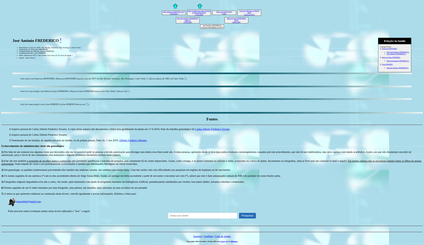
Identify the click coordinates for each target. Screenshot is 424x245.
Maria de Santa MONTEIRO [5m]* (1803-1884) (236, 20)
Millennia (234, 241)
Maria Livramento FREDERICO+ (398, 61)
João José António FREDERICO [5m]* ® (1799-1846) (188, 20)
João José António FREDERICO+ (398, 52)
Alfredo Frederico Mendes (133, 140)
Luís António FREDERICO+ (396, 54)
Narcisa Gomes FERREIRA (391, 57)
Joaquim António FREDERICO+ (398, 68)
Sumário (197, 236)
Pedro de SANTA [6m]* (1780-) (224, 13)
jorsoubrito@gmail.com (28, 201)
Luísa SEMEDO (387, 64)
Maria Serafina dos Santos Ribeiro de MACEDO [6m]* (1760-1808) (199, 12)
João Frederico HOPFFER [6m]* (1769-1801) (174, 13)
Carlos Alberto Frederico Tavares (212, 129)
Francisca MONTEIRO (389, 49)
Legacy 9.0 (224, 241)
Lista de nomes (223, 236)
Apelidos (208, 236)
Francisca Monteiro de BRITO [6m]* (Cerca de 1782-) (249, 12)
